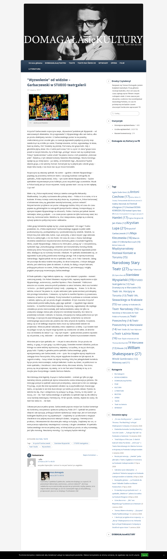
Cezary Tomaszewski (121, 201)
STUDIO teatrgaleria (81, 443)
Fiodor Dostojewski (122, 214)
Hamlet (120, 217)
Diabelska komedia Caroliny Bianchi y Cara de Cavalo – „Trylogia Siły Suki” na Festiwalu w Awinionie (127, 432)
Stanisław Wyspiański (62, 443)
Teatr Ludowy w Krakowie (129, 305)
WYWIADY (103, 63)
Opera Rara (120, 275)
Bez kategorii (119, 374)
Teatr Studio (33, 447)
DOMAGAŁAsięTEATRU (55, 63)
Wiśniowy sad (121, 362)
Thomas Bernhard (120, 343)
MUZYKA (118, 394)
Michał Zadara (118, 245)
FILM (122, 63)
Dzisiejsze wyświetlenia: (125, 125)
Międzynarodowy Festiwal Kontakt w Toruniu (124, 253)
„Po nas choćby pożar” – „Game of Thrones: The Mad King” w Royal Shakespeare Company (126, 422)
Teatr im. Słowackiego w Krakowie (127, 300)
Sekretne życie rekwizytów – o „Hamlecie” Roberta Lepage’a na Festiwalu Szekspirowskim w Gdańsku (128, 473)
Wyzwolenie (46, 447)
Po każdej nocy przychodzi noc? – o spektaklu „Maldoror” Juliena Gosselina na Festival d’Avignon (126, 493)
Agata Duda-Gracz (121, 192)
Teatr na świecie (121, 404)
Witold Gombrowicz (125, 358)
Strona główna (35, 63)
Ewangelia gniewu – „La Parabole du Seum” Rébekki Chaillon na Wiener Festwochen (127, 483)
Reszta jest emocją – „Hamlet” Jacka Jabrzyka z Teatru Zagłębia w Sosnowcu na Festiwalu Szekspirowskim (127, 459)
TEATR (72, 63)
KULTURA (39, 439)
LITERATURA (34, 69)
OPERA (114, 63)
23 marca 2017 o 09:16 (55, 475)
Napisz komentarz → (90, 455)
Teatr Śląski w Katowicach (128, 339)
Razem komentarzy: (123, 133)
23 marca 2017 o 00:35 (46, 462)
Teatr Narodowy (125, 309)
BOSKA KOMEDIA (121, 377)
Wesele (122, 348)
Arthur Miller (135, 197)
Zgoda (144, 555)
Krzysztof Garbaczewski (41, 443)
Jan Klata (119, 223)
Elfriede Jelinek (136, 201)
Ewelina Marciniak (120, 204)
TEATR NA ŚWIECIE (86, 63)
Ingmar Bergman (135, 218)
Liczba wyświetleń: (123, 129)
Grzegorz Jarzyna (136, 214)
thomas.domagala (55, 472)
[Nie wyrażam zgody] (163, 555)
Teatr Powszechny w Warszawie (127, 325)
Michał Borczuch (131, 242)
